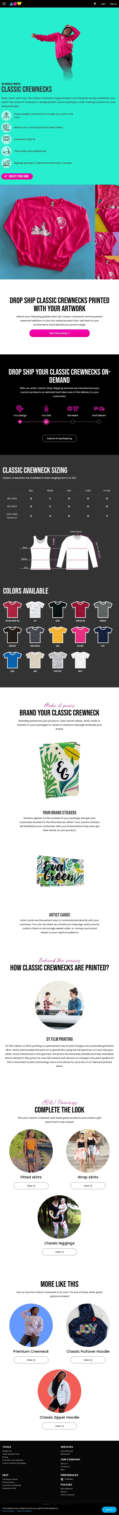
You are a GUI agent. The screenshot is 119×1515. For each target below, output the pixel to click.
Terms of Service (67, 1495)
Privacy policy (8, 1511)
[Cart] (95, 4)
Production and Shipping (12, 1460)
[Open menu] (4, 4)
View (31, 1185)
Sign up (113, 4)
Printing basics (8, 1482)
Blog (62, 1470)
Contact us (65, 1467)
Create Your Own (16, 176)
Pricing (5, 1457)
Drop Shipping (67, 1451)
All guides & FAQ (9, 1488)
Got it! (109, 1509)
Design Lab (7, 1451)
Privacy (64, 1492)
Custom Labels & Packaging (14, 1463)
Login (103, 4)
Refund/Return (67, 1489)
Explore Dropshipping (59, 438)
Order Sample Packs (11, 1454)
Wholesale (65, 1454)
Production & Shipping (11, 1485)
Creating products (10, 1479)
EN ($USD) (69, 1479)
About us (64, 1464)
